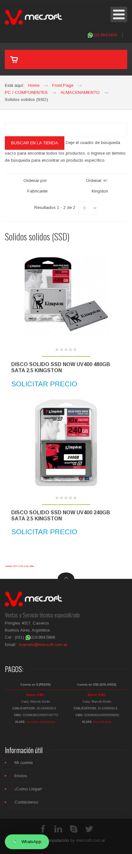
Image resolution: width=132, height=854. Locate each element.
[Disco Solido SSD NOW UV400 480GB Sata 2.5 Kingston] (66, 294)
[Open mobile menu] (119, 14)
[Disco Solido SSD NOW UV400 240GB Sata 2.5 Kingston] (66, 443)
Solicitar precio (44, 384)
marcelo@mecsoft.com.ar (43, 644)
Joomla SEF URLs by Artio (19, 566)
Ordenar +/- (97, 180)
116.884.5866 (105, 35)
